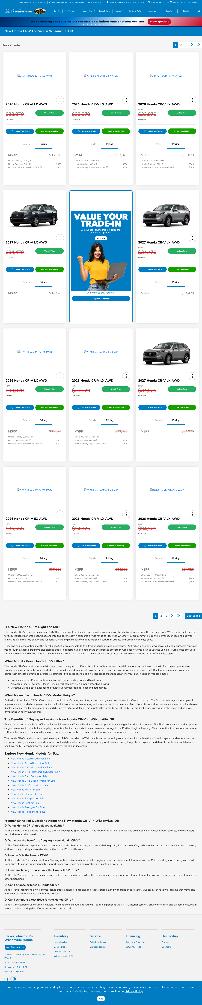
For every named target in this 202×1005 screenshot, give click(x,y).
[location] (107, 2)
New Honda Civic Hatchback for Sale (31, 767)
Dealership (170, 936)
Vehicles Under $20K (64, 956)
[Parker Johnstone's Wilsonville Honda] (25, 11)
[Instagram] (14, 979)
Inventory (61, 936)
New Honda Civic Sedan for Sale (29, 776)
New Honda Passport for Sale (27, 798)
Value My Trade (133, 946)
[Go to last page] (198, 45)
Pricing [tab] (43, 144)
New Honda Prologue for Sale (28, 807)
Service (95, 936)
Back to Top (193, 616)
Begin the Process (101, 298)
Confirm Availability (49, 131)
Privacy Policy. (134, 991)
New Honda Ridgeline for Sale (28, 812)
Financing (133, 936)
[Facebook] (7, 979)
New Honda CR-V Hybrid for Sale (30, 785)
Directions (166, 946)
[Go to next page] (192, 45)
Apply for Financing (135, 942)
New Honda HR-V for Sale (26, 789)
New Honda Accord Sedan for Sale (30, 758)
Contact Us (17, 947)
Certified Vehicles (62, 951)
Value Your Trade (23, 131)
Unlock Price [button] (49, 113)
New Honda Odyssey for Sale (27, 794)
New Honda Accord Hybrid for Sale (30, 763)
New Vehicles (60, 942)
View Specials (159, 21)
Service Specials (97, 946)
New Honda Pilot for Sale (25, 803)
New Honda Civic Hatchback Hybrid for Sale (35, 772)
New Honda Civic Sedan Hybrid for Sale (33, 781)
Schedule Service (98, 942)
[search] (199, 11)
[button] (60, 100)
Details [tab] (26, 144)
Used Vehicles (61, 946)
